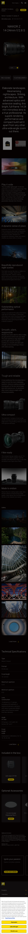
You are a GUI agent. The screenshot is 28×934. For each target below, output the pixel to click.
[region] (14, 915)
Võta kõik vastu (14, 931)
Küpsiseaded (14, 922)
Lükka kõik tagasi (14, 926)
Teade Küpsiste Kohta (10, 918)
